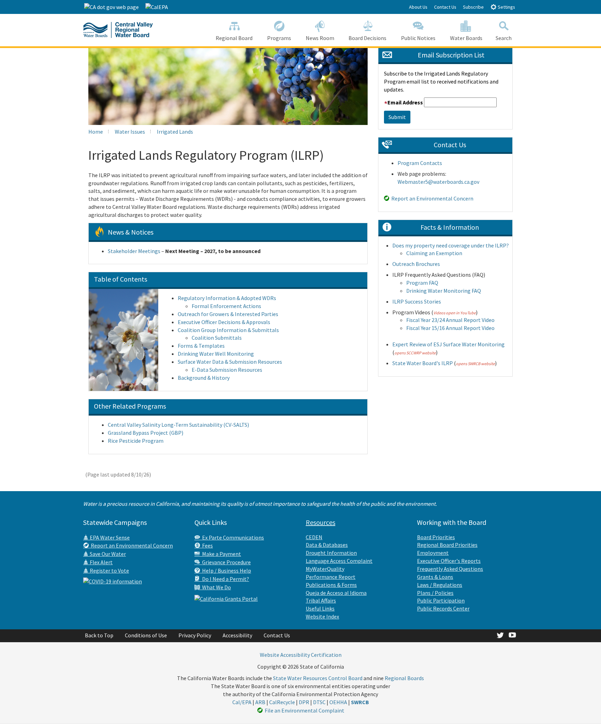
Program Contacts (420, 162)
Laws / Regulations (439, 584)
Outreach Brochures (416, 263)
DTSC (319, 702)
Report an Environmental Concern (431, 198)
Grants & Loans (435, 576)
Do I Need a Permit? (224, 578)
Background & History (204, 377)
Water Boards (466, 37)
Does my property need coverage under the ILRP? (450, 245)
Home (95, 131)
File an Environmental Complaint (303, 710)
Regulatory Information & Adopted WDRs (227, 297)
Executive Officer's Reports (449, 560)
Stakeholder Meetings (134, 250)
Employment (433, 552)
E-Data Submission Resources (227, 369)
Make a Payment (220, 553)
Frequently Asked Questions (450, 568)
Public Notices (418, 37)
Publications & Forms (331, 584)
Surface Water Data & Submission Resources (230, 361)
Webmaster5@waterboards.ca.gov (438, 181)
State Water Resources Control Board (317, 678)
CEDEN (314, 537)
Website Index (322, 616)
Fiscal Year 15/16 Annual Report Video (450, 327)
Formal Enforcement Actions (226, 305)
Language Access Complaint (339, 560)
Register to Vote (109, 570)
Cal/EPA (241, 702)
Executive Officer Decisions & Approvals (224, 321)
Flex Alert (101, 562)
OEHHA (338, 702)
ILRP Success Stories (416, 301)
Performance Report (330, 576)
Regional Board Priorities (447, 544)
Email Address (405, 102)
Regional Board (234, 37)
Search (504, 37)
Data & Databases (327, 544)
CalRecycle (282, 702)
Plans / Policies (435, 592)
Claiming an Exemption (434, 253)
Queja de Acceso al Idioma (336, 592)
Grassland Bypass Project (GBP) (145, 432)
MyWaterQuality (325, 568)
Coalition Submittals (217, 337)
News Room (320, 37)
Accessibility (237, 635)
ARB (260, 702)
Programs (279, 37)
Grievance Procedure (225, 562)
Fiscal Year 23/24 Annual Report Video (450, 319)
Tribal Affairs (321, 600)
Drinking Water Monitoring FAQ (443, 290)
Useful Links (320, 608)
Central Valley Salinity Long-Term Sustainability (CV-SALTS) (178, 424)
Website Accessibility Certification (301, 654)
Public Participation (441, 600)
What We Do (215, 587)
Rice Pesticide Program (135, 440)
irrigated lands (175, 131)
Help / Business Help (225, 570)
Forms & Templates (201, 345)
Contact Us (445, 7)
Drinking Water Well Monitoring (216, 353)
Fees (206, 545)
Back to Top (99, 635)
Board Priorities (436, 537)
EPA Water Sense (109, 537)
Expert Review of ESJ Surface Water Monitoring (448, 344)
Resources (320, 522)
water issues (130, 131)
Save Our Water (107, 553)
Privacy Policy (194, 635)
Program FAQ (422, 282)
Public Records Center (443, 608)
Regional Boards (404, 678)
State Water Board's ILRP (422, 363)
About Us (418, 7)
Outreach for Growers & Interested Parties (228, 313)
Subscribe (473, 7)
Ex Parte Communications (232, 537)
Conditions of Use (146, 635)
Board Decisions (367, 37)
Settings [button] (506, 7)
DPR (304, 702)
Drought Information (331, 552)
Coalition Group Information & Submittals (228, 329)
